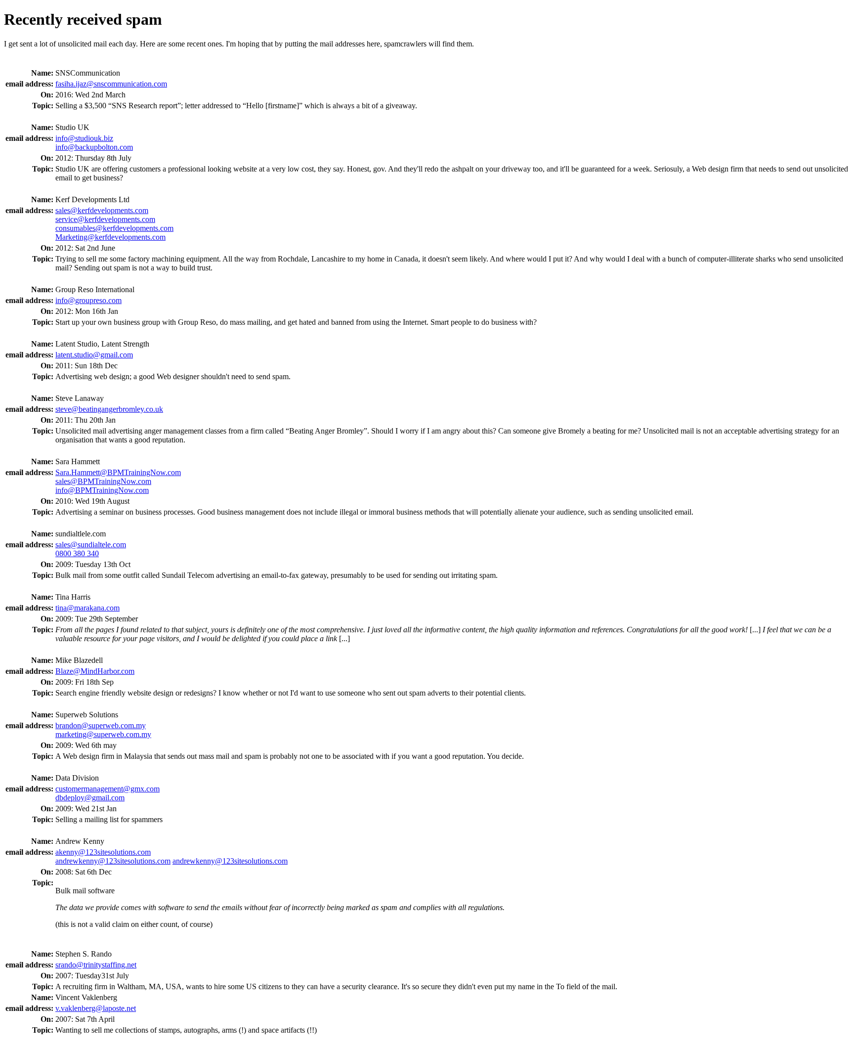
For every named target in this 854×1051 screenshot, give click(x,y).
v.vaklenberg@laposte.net (95, 1008)
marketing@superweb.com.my (103, 734)
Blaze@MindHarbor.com (94, 671)
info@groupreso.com (88, 300)
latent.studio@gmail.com (94, 354)
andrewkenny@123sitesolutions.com (113, 861)
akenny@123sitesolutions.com (103, 852)
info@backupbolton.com (94, 147)
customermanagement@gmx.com (107, 789)
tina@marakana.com (87, 608)
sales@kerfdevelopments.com (101, 210)
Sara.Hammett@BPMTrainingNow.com (118, 472)
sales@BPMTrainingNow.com (103, 481)
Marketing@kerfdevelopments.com (110, 237)
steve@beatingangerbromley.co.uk (109, 409)
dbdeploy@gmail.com (90, 797)
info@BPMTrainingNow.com (102, 490)
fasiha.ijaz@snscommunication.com (111, 84)
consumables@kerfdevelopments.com (114, 228)
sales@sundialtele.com (90, 544)
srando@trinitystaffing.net (95, 965)
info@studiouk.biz (84, 138)
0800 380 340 (77, 553)
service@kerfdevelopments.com (105, 219)
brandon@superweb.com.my (100, 725)
